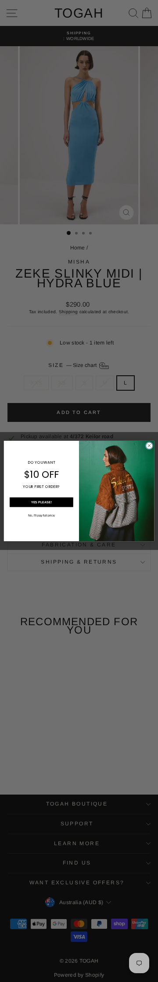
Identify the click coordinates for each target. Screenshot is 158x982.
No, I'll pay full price (41, 515)
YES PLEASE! (41, 502)
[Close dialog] (149, 445)
